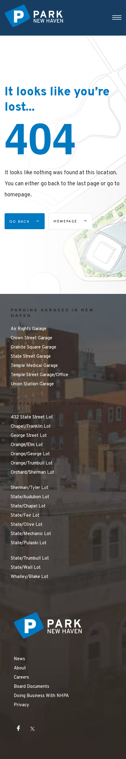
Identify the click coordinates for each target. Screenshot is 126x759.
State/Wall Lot (26, 568)
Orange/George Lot (30, 454)
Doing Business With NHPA (41, 696)
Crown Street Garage (31, 338)
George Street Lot (29, 436)
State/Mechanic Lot (31, 534)
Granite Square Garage (33, 347)
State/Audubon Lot (30, 497)
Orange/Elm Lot (27, 445)
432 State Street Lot (32, 417)
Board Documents (31, 687)
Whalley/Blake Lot (29, 577)
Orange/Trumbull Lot (32, 463)
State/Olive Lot (27, 525)
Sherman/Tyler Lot (29, 488)
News (19, 659)
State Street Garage (31, 357)
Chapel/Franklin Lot (31, 427)
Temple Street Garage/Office (39, 375)
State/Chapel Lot (28, 506)
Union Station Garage (32, 384)
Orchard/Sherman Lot (32, 473)
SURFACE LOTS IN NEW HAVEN (58, 403)
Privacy (21, 705)
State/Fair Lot (25, 515)
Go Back (20, 221)
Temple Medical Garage (34, 366)
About (20, 668)
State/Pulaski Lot (28, 543)
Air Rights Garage (28, 329)
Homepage (66, 221)
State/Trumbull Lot (30, 558)
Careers (21, 677)
